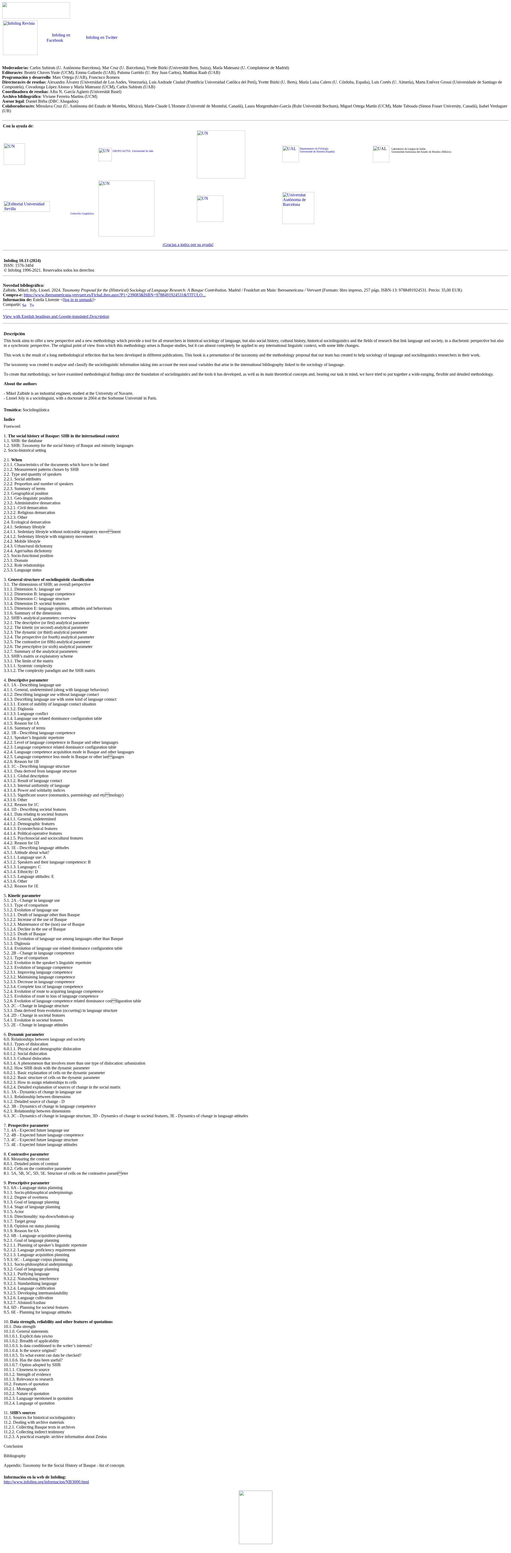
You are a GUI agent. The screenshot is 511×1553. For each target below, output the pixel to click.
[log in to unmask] (78, 299)
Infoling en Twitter (101, 37)
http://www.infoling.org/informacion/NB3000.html (46, 1482)
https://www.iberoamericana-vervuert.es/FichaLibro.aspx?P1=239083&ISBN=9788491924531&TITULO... (115, 295)
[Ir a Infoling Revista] (20, 52)
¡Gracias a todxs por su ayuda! (187, 244)
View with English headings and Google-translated (56, 316)
